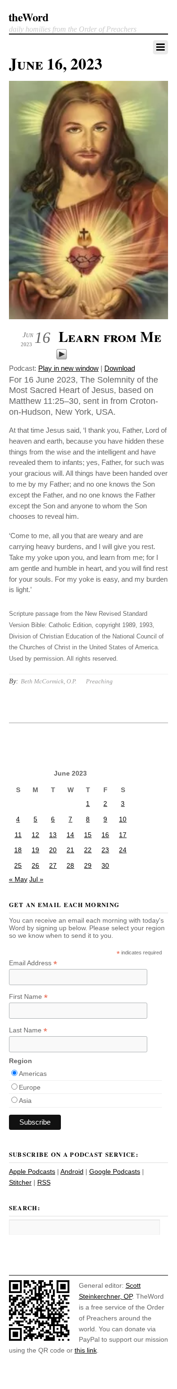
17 (122, 835)
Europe (30, 1087)
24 (122, 850)
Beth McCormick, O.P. (48, 681)
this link (86, 1350)
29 (88, 865)
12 (35, 835)
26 (35, 865)
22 (88, 850)
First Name (28, 996)
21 (70, 850)
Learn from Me (110, 336)
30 (105, 865)
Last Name (28, 1030)
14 (70, 835)
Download (119, 368)
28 (70, 865)
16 (105, 835)
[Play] (61, 357)
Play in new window (68, 368)
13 (53, 835)
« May (18, 879)
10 (122, 819)
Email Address (33, 963)
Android (72, 1171)
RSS (44, 1182)
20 (53, 850)
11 (18, 835)
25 (18, 865)
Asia (25, 1100)
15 (88, 835)
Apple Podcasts (32, 1171)
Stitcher (20, 1182)
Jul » (36, 879)
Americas (33, 1073)
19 (35, 850)
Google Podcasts (114, 1171)
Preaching (99, 681)
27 (53, 865)
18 (18, 850)
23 (105, 850)
